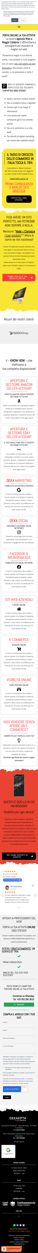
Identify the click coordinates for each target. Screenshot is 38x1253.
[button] (19, 26)
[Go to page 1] (17, 907)
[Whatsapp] (14, 1225)
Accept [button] (15, 20)
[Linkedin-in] (17, 1225)
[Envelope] (20, 1225)
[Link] (24, 1225)
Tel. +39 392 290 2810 (23, 999)
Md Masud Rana (16, 887)
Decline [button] (23, 20)
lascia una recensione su (11, 880)
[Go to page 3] (20, 907)
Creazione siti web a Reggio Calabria (19, 1231)
